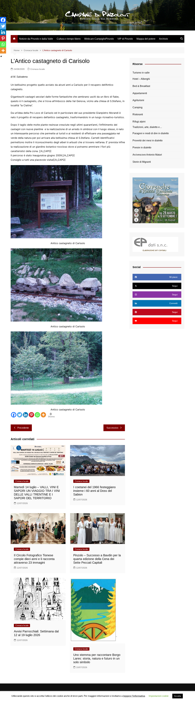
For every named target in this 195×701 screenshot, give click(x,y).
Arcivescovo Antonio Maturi (147, 154)
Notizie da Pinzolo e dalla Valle (36, 39)
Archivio (163, 39)
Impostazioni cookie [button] (158, 696)
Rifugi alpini (139, 121)
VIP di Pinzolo (125, 39)
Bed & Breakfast (141, 86)
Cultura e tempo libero (69, 39)
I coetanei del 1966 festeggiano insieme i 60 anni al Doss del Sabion (94, 490)
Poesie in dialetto (142, 147)
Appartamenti (140, 93)
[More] (43, 414)
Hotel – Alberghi (141, 79)
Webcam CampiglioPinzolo (99, 39)
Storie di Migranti (142, 162)
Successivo (112, 427)
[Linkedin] (25, 414)
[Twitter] (19, 414)
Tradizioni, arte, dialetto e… (147, 127)
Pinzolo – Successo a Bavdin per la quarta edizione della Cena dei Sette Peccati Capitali (97, 559)
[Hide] (1, 56)
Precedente (23, 427)
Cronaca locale (37, 69)
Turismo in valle (141, 72)
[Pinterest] (31, 414)
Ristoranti (138, 114)
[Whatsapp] (37, 414)
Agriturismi (138, 100)
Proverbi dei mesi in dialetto (148, 140)
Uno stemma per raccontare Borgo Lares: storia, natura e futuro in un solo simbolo (96, 658)
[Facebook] (13, 414)
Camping (137, 107)
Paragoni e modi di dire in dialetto (151, 133)
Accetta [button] (177, 696)
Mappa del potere (145, 39)
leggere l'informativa (134, 696)
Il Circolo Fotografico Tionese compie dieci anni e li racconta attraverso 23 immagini (34, 559)
